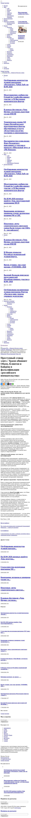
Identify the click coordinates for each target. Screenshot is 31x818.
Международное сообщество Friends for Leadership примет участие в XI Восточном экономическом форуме (17, 98)
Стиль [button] (8, 327)
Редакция (6, 68)
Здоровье (9, 24)
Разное (5, 25)
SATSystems (17, 808)
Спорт (8, 44)
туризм (6, 741)
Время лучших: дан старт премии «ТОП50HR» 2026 (15, 266)
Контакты (6, 63)
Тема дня (18, 354)
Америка (9, 13)
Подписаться (4, 345)
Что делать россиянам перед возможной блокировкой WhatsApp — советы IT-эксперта (15, 526)
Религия (9, 37)
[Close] (1, 1)
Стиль (8, 47)
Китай (5, 731)
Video (8, 57)
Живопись (13, 33)
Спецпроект (10, 54)
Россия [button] (6, 75)
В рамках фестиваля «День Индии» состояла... (12, 599)
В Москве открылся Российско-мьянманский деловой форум (14, 254)
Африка (9, 14)
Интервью (10, 56)
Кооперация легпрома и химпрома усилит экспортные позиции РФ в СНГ (17, 213)
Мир (5, 7)
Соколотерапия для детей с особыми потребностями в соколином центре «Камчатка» (15, 534)
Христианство (14, 40)
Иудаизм (12, 41)
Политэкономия (8, 18)
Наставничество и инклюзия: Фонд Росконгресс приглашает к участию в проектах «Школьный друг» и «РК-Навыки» (17, 145)
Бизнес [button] (6, 235)
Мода (11, 48)
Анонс (9, 58)
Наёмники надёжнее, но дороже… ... (11, 677)
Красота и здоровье (9, 21)
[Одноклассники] (4, 384)
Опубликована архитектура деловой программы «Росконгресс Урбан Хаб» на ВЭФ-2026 (16, 83)
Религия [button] (9, 316)
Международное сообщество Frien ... (23, 13)
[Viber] (10, 384)
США (5, 729)
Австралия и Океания (10, 16)
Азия (8, 11)
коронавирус (7, 728)
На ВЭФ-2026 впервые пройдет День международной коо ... (11, 622)
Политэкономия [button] (8, 164)
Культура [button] (9, 306)
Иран (5, 732)
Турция (6, 739)
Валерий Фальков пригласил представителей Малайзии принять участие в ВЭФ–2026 (16, 278)
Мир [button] (5, 154)
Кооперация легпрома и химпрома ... (21, 37)
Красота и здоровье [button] (9, 301)
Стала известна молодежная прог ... (23, 22)
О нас (5, 61)
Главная (3, 349)
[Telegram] (6, 384)
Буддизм (12, 43)
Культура (9, 27)
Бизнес (6, 20)
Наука (8, 36)
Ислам (12, 38)
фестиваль (6, 738)
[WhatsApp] (13, 384)
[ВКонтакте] (2, 384)
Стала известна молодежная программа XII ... (13, 568)
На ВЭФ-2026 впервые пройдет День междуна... (14, 558)
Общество (9, 34)
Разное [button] (5, 305)
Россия (6, 5)
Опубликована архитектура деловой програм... (13, 547)
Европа (9, 10)
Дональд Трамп (8, 735)
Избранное (9, 349)
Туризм (9, 46)
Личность (9, 53)
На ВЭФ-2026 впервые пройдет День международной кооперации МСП (17, 201)
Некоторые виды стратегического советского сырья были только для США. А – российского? (17, 227)
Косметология (11, 23)
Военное (9, 51)
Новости (9, 60)
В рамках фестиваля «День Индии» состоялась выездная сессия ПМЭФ (16, 112)
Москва (6, 733)
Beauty (12, 50)
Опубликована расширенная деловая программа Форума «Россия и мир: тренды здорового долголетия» (16, 293)
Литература (13, 31)
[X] (8, 384)
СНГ (8, 8)
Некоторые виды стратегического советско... (12, 589)
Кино (11, 28)
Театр (11, 30)
